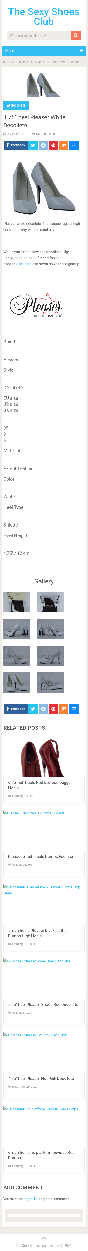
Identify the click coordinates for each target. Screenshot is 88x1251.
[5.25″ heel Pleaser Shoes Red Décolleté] (43, 978)
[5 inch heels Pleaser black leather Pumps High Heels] (43, 904)
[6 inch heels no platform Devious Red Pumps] (43, 1126)
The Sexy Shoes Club (44, 16)
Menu (9, 51)
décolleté (18, 105)
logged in (31, 1199)
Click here (24, 264)
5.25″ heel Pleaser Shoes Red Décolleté (43, 1004)
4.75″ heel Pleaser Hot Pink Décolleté (41, 1078)
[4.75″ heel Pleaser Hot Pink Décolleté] (43, 1052)
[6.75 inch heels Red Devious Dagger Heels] (43, 756)
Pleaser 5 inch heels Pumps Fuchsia (40, 856)
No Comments (45, 133)
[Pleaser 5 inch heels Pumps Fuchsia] (43, 830)
